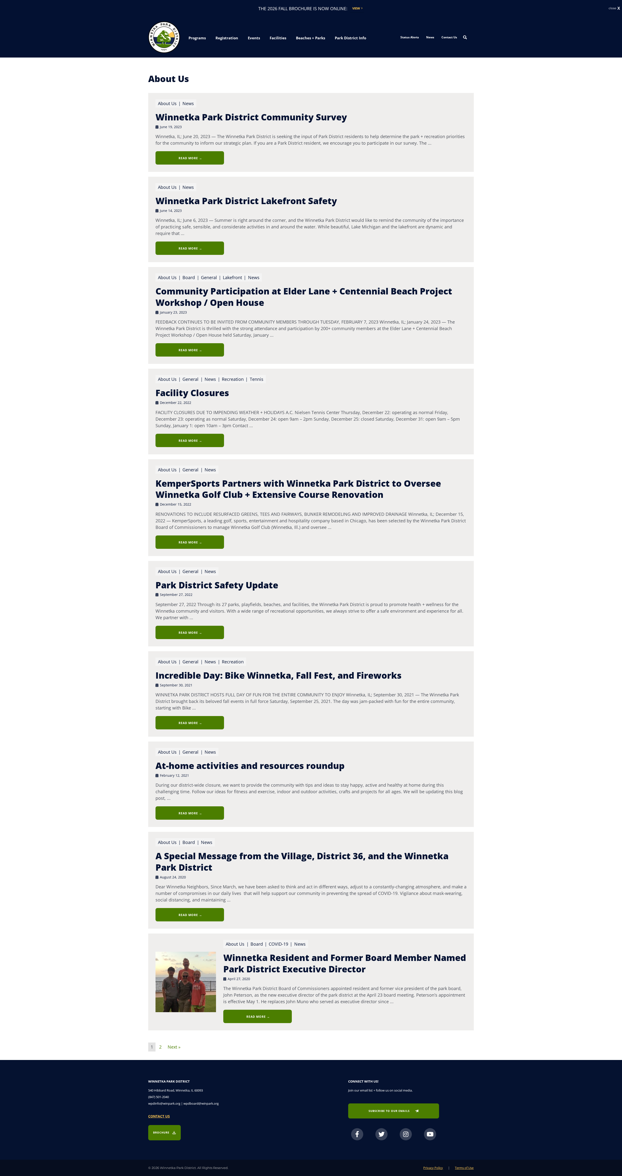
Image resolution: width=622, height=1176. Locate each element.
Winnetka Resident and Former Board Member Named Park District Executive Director (344, 963)
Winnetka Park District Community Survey (251, 117)
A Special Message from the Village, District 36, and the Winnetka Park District (302, 861)
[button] (197, 38)
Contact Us (449, 37)
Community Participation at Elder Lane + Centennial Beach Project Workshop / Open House (304, 297)
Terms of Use (464, 1168)
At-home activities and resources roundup (250, 766)
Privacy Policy (433, 1168)
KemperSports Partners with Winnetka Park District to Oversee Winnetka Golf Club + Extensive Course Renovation (298, 489)
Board (191, 277)
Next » (174, 1046)
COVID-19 (278, 944)
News (430, 37)
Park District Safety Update (217, 585)
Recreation (233, 379)
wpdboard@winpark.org (201, 1103)
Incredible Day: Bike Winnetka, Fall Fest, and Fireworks (279, 675)
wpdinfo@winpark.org (164, 1103)
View (356, 8)
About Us (167, 103)
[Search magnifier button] (465, 37)
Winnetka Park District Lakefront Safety (246, 201)
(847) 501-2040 (158, 1097)
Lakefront (232, 277)
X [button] (618, 8)
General (210, 277)
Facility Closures (192, 393)
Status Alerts (409, 37)
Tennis (256, 379)
